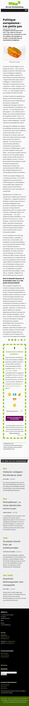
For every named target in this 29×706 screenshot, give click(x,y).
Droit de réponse (5, 684)
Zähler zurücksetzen (14, 433)
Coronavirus (6, 443)
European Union (16, 445)
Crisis (9, 445)
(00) (5, 637)
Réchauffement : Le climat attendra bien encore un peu (12, 505)
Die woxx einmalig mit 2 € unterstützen (14, 418)
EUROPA (5, 538)
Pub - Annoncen (5, 655)
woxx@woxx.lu (11, 641)
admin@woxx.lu (5, 638)
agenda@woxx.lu (10, 643)
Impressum (4, 686)
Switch (19, 411)
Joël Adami (6, 479)
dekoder (22, 435)
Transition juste (14, 447)
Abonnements (4, 653)
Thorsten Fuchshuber (9, 551)
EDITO (5, 468)
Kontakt (3, 633)
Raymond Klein (6, 29)
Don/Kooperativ (5, 656)
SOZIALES (10, 575)
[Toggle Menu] (26, 10)
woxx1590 (12, 449)
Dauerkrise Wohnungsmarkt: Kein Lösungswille (13, 582)
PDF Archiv (4, 665)
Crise (6, 445)
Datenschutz (4, 688)
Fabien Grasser (7, 512)
